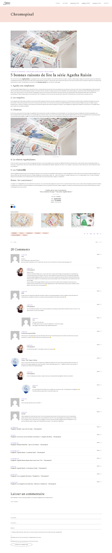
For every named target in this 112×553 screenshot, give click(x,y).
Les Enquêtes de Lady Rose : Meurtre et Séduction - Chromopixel (36, 484)
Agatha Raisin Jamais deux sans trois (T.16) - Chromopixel (34, 460)
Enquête (38, 233)
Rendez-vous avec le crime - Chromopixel (29, 429)
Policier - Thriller (43, 71)
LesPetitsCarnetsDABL (28, 333)
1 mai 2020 (13, 435)
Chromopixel (22, 71)
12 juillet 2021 (14, 482)
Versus (24, 235)
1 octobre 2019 (14, 427)
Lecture (37, 71)
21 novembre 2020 (15, 450)
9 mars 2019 (24, 412)
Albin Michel (58, 202)
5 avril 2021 (13, 466)
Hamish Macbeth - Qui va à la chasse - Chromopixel (32, 445)
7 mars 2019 (35, 385)
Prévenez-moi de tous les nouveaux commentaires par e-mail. (26, 537)
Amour (21, 233)
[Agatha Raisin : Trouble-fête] (85, 219)
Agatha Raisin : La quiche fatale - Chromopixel (31, 452)
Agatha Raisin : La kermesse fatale (49, 226)
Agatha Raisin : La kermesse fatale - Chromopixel (31, 468)
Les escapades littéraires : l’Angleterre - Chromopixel (33, 476)
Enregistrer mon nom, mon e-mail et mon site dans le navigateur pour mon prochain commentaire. (37, 532)
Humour (45, 233)
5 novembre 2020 (15, 443)
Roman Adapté (16, 235)
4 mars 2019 (13, 71)
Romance (51, 71)
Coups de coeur (30, 71)
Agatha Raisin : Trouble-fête (77, 226)
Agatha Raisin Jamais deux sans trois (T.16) (20, 226)
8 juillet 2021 (14, 474)
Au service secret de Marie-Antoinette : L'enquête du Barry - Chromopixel (39, 437)
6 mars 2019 (29, 345)
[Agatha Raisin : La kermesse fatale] (55, 219)
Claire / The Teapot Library (29, 360)
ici (67, 79)
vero (22, 256)
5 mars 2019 (35, 318)
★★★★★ (14, 233)
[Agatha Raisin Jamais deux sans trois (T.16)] (25, 219)
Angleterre (29, 233)
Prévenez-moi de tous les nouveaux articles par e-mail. (24, 541)
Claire (34, 387)
